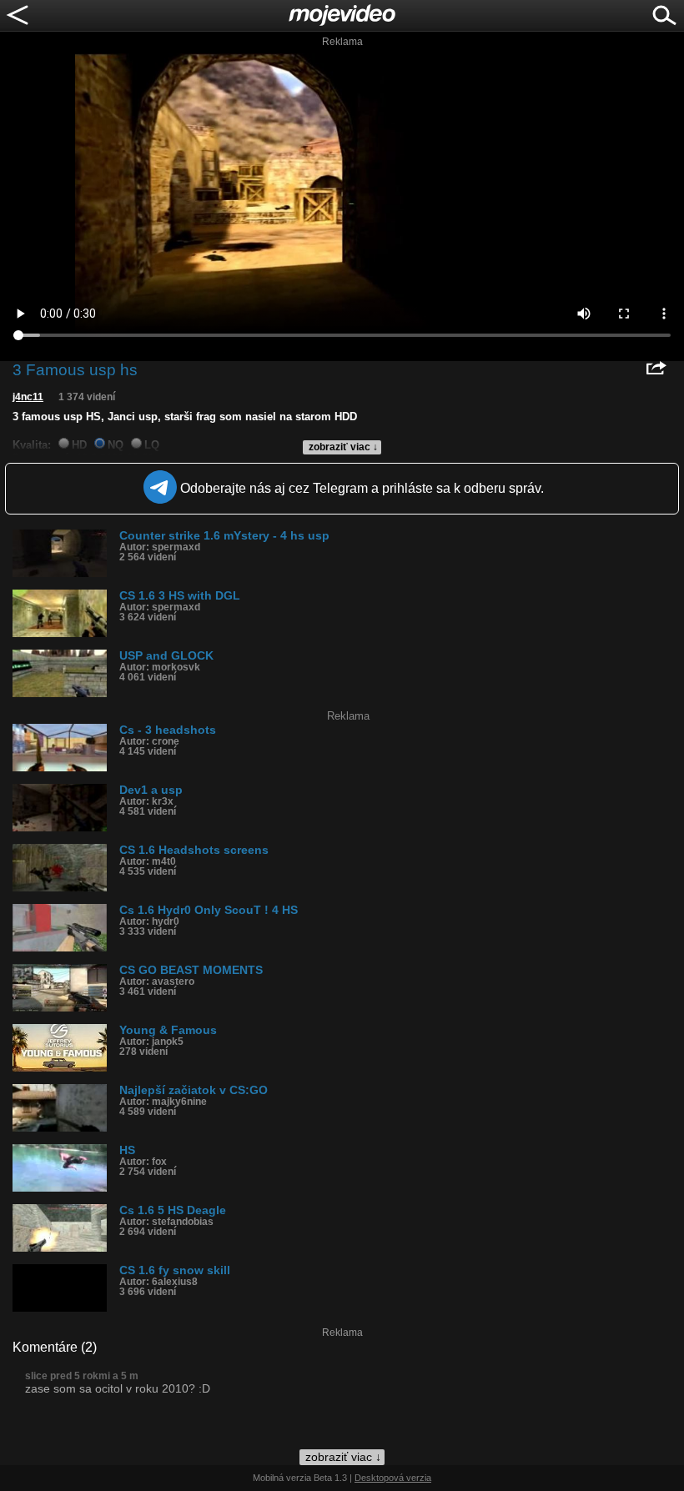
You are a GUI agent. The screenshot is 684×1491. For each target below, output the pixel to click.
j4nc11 (28, 397)
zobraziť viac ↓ (343, 447)
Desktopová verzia (393, 1478)
